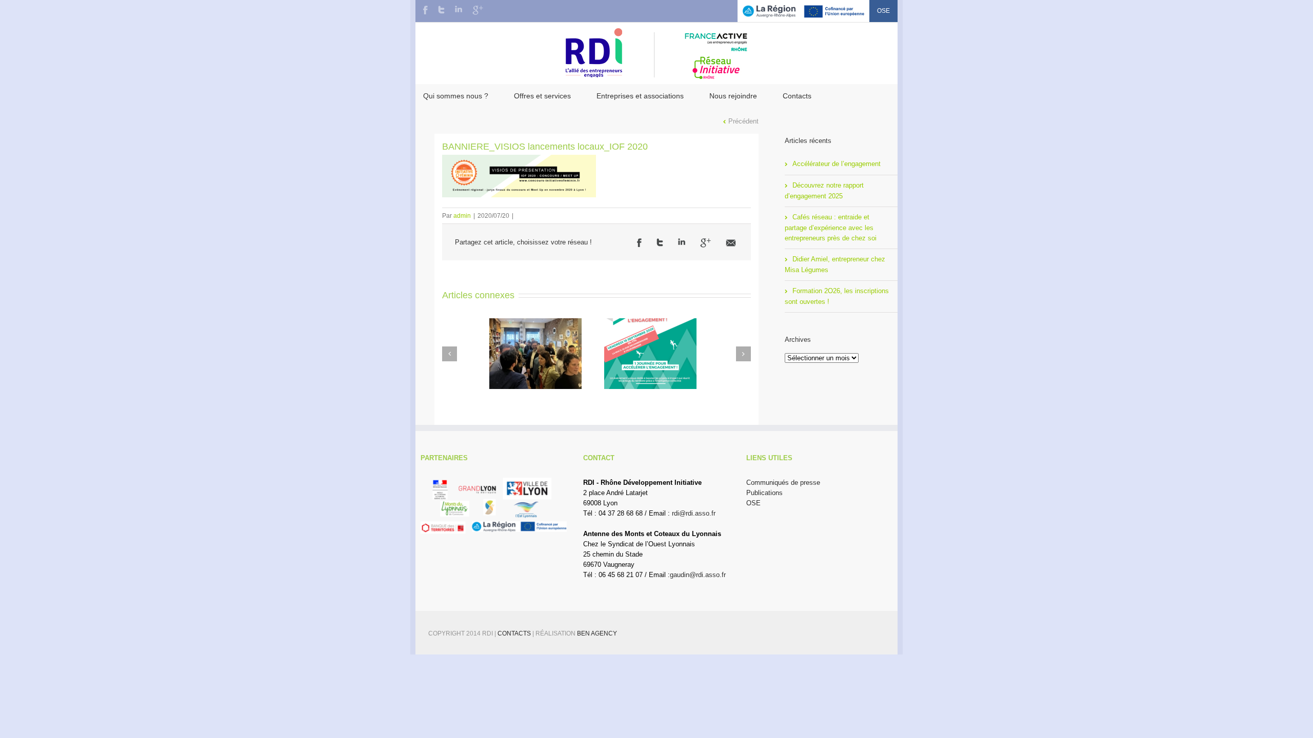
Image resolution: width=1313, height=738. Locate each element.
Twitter (441, 10)
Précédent (743, 121)
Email (731, 243)
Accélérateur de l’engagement (836, 164)
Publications (764, 493)
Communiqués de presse (783, 482)
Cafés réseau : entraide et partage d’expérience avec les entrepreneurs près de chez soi (831, 227)
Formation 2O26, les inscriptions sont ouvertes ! (837, 296)
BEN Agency (597, 633)
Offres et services (542, 96)
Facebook (425, 10)
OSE (883, 10)
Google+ (477, 10)
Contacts (797, 96)
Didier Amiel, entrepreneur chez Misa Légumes (835, 264)
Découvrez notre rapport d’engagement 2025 (824, 190)
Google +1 (705, 243)
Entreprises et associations (640, 96)
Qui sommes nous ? (455, 96)
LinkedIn (458, 9)
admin (462, 215)
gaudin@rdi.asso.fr (698, 575)
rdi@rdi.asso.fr (693, 513)
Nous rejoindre (733, 96)
